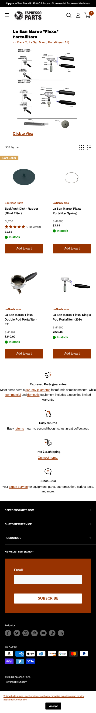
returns (19, 428)
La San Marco (61, 202)
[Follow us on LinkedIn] (61, 633)
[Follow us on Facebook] (8, 633)
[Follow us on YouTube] (43, 633)
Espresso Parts (14, 202)
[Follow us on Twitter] (17, 633)
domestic (33, 394)
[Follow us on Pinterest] (34, 633)
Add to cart (24, 248)
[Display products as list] (89, 147)
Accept (53, 706)
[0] (87, 15)
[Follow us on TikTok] (52, 633)
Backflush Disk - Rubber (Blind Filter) (21, 211)
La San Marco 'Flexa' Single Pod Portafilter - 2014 (72, 317)
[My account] (78, 15)
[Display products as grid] (81, 147)
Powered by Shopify (16, 681)
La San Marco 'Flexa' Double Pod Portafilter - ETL (21, 319)
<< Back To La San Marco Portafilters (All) (41, 42)
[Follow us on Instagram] (25, 633)
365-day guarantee (37, 390)
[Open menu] (7, 15)
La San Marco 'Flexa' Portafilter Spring (67, 211)
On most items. (48, 457)
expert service (18, 486)
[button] (24, 227)
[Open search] (69, 15)
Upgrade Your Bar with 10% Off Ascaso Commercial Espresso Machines (48, 3)
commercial (13, 394)
